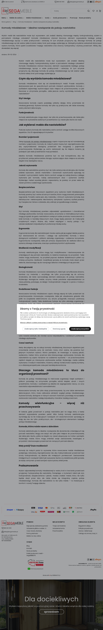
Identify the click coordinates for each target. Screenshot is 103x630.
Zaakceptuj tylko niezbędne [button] (35, 329)
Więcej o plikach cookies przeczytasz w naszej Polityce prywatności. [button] (43, 323)
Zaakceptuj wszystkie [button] (80, 329)
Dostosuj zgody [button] (59, 329)
